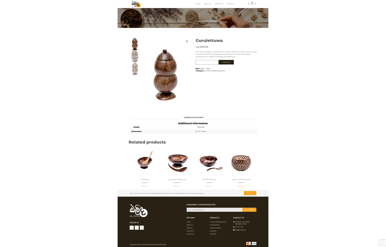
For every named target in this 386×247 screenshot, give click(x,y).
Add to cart (226, 62)
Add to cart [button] (144, 186)
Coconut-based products (214, 71)
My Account (190, 234)
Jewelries (213, 231)
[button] (187, 41)
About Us (207, 4)
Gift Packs (213, 234)
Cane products (214, 225)
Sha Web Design (161, 244)
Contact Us (230, 4)
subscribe (249, 210)
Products (218, 4)
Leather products (215, 228)
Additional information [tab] (194, 117)
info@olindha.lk (240, 230)
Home (198, 4)
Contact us (250, 193)
